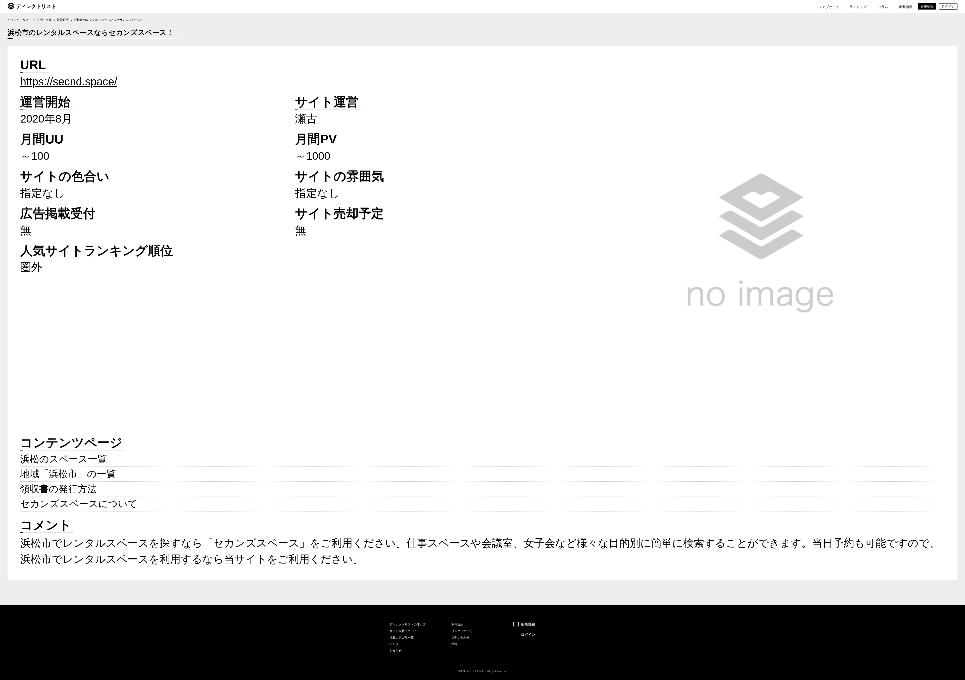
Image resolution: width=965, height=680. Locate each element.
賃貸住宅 (63, 20)
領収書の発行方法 (58, 488)
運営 (454, 644)
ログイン (528, 634)
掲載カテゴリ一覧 (402, 637)
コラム (883, 7)
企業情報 (906, 7)
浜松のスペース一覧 (63, 459)
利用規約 (457, 624)
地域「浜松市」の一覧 (68, 473)
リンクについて (461, 631)
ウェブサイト (828, 7)
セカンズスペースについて (78, 503)
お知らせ (396, 650)
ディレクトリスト (36, 6)
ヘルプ (394, 644)
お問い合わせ (460, 637)
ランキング (858, 7)
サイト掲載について (403, 631)
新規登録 (528, 624)
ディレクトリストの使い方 (408, 624)
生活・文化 (44, 20)
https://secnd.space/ (68, 81)
